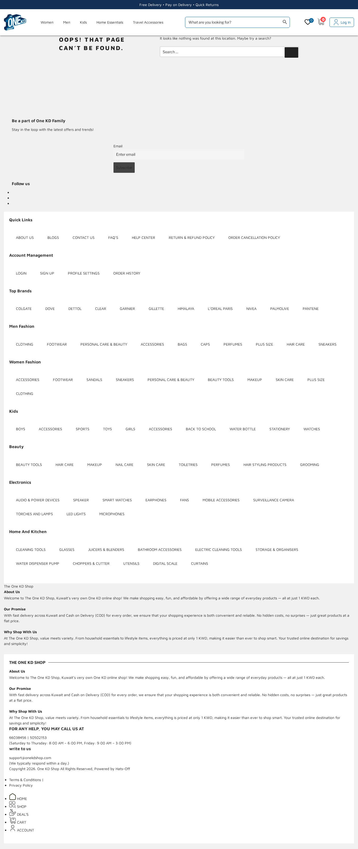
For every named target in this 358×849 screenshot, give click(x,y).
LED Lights (76, 514)
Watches (311, 429)
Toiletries (188, 464)
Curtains (199, 563)
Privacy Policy (21, 785)
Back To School (201, 429)
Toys (107, 429)
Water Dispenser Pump (37, 563)
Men (66, 22)
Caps (205, 344)
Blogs (53, 237)
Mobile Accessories (221, 500)
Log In (346, 22)
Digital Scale (165, 563)
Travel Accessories (148, 22)
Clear (100, 308)
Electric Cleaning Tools (218, 549)
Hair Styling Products (264, 464)
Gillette (156, 308)
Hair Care (296, 344)
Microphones (111, 514)
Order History (126, 273)
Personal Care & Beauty (103, 344)
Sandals (94, 379)
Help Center (143, 237)
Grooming (309, 464)
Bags (182, 344)
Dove (50, 308)
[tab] (18, 586)
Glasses (66, 549)
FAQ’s (113, 237)
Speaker (81, 500)
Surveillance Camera (273, 500)
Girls (130, 429)
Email (117, 146)
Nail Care (124, 464)
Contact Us (84, 237)
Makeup (254, 379)
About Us (25, 237)
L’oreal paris (220, 308)
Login (21, 273)
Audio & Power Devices (37, 500)
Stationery (279, 429)
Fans (184, 500)
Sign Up (47, 273)
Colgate (24, 308)
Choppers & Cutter (91, 563)
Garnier (127, 308)
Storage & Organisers (277, 549)
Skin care (285, 379)
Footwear (57, 344)
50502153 (38, 737)
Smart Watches (117, 500)
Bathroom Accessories (160, 549)
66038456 (18, 737)
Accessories (152, 344)
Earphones (155, 500)
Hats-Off (123, 768)
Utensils (131, 563)
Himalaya (186, 308)
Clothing (24, 344)
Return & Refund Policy (192, 237)
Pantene (311, 308)
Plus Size (264, 344)
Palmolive (279, 308)
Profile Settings (84, 273)
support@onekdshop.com (30, 757)
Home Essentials (109, 22)
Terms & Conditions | (26, 779)
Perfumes (233, 344)
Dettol (75, 308)
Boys (20, 429)
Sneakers (327, 344)
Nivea (251, 308)
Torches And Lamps (34, 514)
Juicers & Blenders (106, 549)
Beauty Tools (221, 379)
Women (47, 22)
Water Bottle (243, 429)
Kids (83, 22)
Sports (82, 429)
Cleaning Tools (31, 549)
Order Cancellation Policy (254, 237)
